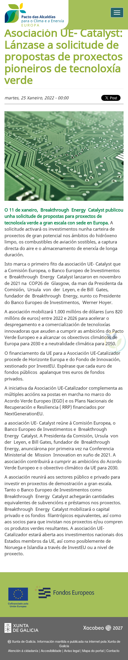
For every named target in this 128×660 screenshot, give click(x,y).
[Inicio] (34, 15)
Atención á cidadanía (23, 650)
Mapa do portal (93, 650)
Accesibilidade (51, 650)
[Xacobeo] (103, 629)
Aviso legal (71, 650)
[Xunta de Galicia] (25, 629)
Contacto (112, 650)
